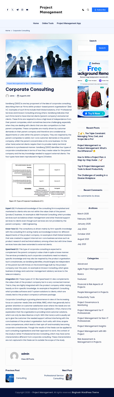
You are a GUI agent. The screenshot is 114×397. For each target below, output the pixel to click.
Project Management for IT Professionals (90, 311)
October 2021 (84, 234)
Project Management (51, 9)
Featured (82, 279)
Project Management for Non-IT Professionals (24, 83)
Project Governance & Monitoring (88, 304)
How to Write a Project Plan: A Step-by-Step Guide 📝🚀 (92, 158)
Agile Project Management (90, 269)
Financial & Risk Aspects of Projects (90, 285)
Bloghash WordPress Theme (85, 392)
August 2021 (83, 239)
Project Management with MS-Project (92, 332)
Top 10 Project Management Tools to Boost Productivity (91, 167)
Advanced (83, 264)
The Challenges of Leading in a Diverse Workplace (93, 177)
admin (25, 353)
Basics (81, 274)
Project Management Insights (92, 326)
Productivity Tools (86, 297)
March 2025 (83, 213)
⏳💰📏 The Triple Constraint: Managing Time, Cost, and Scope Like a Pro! (91, 136)
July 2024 (82, 229)
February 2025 (84, 218)
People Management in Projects (93, 292)
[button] (100, 9)
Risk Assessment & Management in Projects (89, 340)
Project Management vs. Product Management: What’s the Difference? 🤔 (92, 148)
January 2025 (84, 224)
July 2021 (82, 244)
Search (93, 40)
